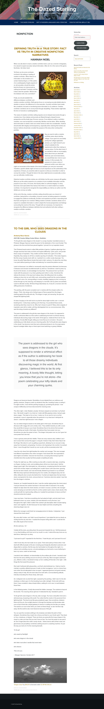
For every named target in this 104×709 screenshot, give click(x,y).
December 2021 (77, 127)
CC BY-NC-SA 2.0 (45, 684)
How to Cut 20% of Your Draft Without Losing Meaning (81, 71)
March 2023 (77, 113)
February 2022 (77, 123)
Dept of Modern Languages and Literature (51, 22)
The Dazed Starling (52, 9)
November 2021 (77, 129)
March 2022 (77, 121)
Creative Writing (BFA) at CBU (79, 22)
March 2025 (77, 98)
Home (16, 22)
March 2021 (76, 136)
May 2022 (76, 117)
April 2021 (76, 134)
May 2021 (76, 131)
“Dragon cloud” (18, 684)
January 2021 (77, 138)
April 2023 (76, 110)
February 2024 (77, 106)
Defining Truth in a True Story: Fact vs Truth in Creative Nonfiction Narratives (40, 52)
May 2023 (76, 108)
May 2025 (76, 94)
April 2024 (76, 102)
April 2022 (76, 119)
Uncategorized (23, 212)
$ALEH (27, 684)
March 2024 (77, 104)
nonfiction (22, 214)
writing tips (26, 214)
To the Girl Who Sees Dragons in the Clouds (40, 230)
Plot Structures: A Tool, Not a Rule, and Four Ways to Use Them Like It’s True (82, 79)
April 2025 (76, 96)
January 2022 (77, 125)
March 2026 (77, 91)
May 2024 (76, 100)
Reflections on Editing (79, 82)
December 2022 (78, 115)
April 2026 (76, 89)
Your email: (76, 34)
